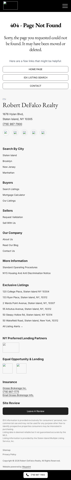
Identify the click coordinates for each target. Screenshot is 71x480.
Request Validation (13, 217)
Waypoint (26, 466)
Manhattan (8, 172)
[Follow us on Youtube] (6, 132)
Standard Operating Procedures (20, 267)
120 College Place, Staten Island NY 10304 (26, 291)
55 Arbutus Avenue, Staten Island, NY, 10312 (27, 308)
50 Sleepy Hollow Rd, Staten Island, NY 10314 (27, 314)
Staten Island (10, 155)
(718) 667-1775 (11, 391)
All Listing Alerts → (13, 326)
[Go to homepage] (4, 99)
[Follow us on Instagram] (43, 132)
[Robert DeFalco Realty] (10, 5)
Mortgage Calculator (14, 194)
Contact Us (9, 250)
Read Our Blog (10, 245)
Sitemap (6, 450)
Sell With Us (9, 222)
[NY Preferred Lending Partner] (11, 348)
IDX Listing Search (35, 77)
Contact (35, 85)
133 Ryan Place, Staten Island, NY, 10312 (25, 297)
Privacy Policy (9, 454)
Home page (35, 69)
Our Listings (9, 200)
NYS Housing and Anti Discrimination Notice (27, 273)
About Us (8, 239)
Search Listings (11, 189)
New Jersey (9, 166)
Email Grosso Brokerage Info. (18, 395)
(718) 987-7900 (12, 124)
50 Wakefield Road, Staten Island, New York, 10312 (30, 320)
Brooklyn (7, 161)
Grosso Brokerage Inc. (15, 388)
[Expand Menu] (65, 6)
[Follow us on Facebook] (24, 132)
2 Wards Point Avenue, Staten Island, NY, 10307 (29, 303)
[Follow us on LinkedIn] (33, 132)
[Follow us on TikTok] (15, 132)
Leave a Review (35, 411)
